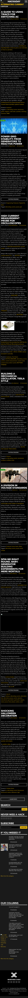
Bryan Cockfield (15, 19)
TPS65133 (4, 311)
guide (2, 111)
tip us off (11, 686)
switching (23, 111)
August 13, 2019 (5, 573)
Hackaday (14, 1)
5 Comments (13, 920)
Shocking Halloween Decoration (9, 713)
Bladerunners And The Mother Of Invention (15, 863)
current (3, 361)
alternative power (8, 698)
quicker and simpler (6, 741)
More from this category (7, 876)
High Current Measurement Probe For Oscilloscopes (11, 219)
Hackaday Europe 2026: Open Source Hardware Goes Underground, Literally (15, 855)
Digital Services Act (13, 991)
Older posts (12, 799)
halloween (14, 792)
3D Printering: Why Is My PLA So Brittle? (16, 936)
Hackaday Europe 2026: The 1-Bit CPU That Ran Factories (15, 846)
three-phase (12, 702)
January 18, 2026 (5, 19)
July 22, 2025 (4, 146)
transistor (3, 113)
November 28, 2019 (6, 490)
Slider (2, 205)
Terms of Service (5, 991)
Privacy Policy (24, 989)
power (17, 548)
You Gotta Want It (14, 907)
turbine (18, 702)
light (18, 792)
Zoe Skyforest (15, 383)
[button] (7, 325)
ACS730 (17, 255)
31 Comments (13, 866)
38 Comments (21, 573)
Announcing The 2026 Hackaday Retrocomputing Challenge (15, 951)
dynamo (20, 698)
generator (17, 700)
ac (6, 109)
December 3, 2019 (5, 383)
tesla (13, 460)
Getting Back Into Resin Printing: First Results (15, 870)
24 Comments (13, 850)
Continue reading (17, 199)
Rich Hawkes (14, 718)
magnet (22, 700)
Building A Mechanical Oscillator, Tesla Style (13, 377)
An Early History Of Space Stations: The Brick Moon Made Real (16, 838)
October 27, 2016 (5, 718)
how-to (8, 694)
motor (2, 702)
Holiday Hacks (10, 788)
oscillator (8, 460)
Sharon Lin (15, 490)
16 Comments (13, 956)
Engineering (9, 203)
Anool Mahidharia (13, 225)
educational (4, 700)
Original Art (22, 203)
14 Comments (23, 19)
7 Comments (13, 859)
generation (11, 700)
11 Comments (13, 910)
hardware (9, 107)
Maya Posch (12, 146)
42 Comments (20, 146)
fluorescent (21, 790)
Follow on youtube (6, 818)
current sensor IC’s (6, 255)
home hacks (15, 546)
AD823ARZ (14, 295)
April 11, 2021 (4, 225)
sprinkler (18, 111)
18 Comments (13, 842)
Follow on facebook (2, 818)
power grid (19, 207)
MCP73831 (20, 314)
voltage (3, 550)
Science (8, 456)
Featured (15, 203)
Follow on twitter (4, 818)
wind (21, 702)
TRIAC (8, 113)
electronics (21, 109)
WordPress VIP (16, 993)
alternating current (12, 109)
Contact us (11, 818)
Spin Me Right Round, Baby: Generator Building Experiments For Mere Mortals (12, 565)
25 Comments (13, 873)
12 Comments (23, 383)
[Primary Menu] (26, 1)
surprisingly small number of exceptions (12, 503)
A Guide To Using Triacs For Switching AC (12, 14)
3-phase (7, 696)
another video (6, 744)
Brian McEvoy (13, 573)
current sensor (5, 362)
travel (21, 548)
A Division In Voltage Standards (14, 486)
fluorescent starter (6, 792)
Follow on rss (9, 818)
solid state (13, 111)
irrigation (7, 111)
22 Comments (22, 225)
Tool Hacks (15, 357)
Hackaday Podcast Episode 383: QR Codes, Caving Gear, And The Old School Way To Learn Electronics (16, 915)
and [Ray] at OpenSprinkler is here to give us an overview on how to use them (14, 48)
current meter (21, 361)
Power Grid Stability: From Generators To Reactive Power (11, 140)
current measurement (11, 361)
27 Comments (13, 939)
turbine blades (10, 677)
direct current (12, 362)
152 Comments (23, 490)
